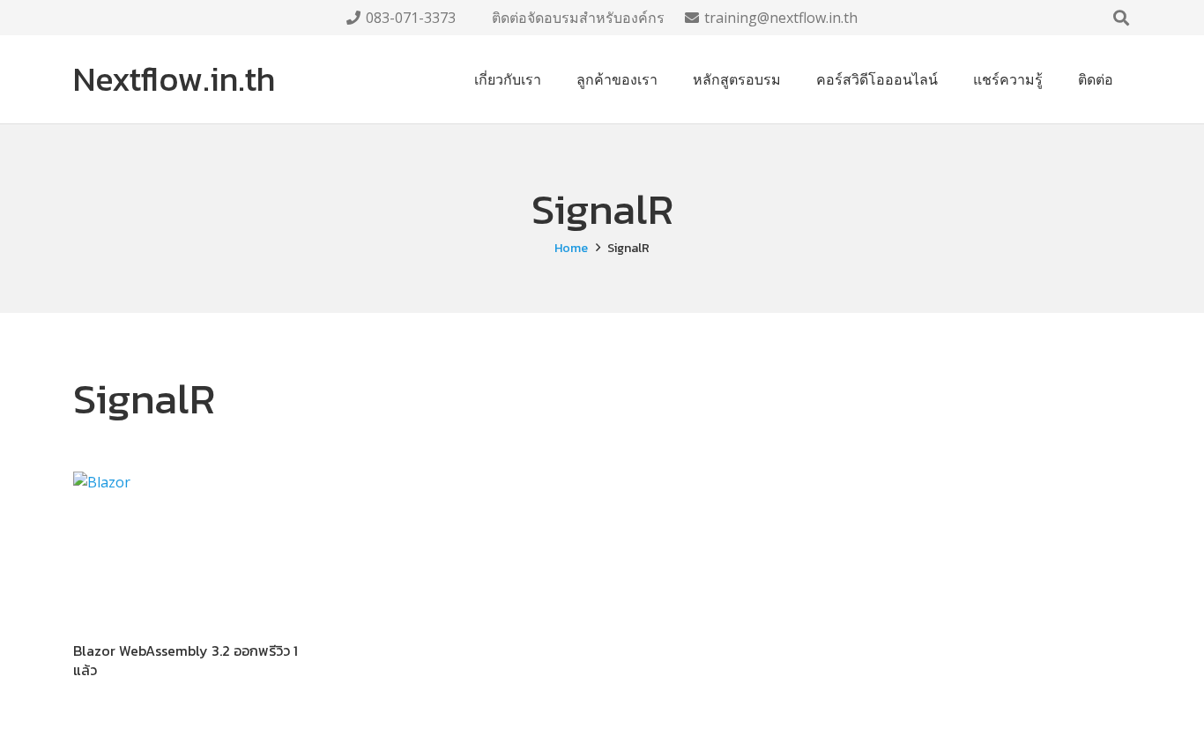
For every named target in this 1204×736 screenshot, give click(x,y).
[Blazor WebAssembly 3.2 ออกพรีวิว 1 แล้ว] (189, 549)
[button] (1121, 18)
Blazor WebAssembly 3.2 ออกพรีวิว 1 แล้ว (185, 660)
